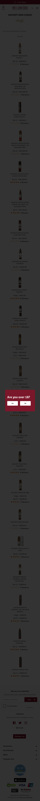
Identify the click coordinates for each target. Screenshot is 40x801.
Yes (13, 403)
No (25, 403)
